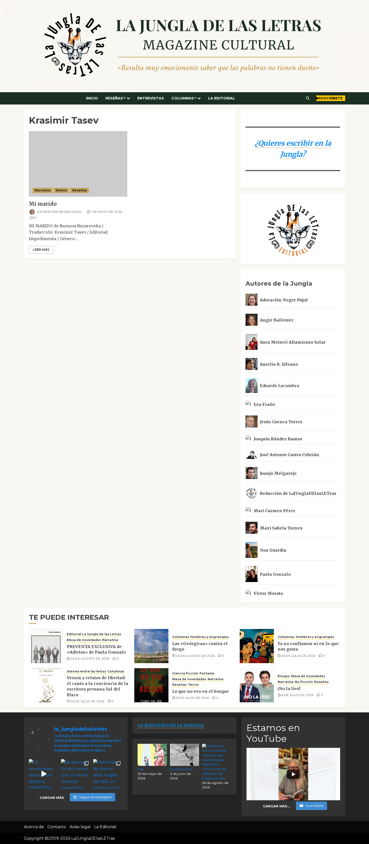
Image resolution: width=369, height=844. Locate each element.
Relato (61, 190)
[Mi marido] (78, 164)
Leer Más (41, 249)
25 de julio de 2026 (87, 701)
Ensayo (284, 676)
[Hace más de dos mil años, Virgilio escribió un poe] (108, 774)
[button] (308, 98)
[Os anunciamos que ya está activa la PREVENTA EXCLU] (43, 774)
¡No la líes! (289, 688)
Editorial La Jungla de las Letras (94, 634)
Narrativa (42, 190)
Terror (193, 685)
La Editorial (221, 98)
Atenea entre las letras (86, 671)
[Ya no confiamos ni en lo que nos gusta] (257, 646)
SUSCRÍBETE (331, 98)
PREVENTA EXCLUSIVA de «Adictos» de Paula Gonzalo (96, 649)
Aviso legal (80, 826)
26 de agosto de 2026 (90, 658)
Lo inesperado (181, 769)
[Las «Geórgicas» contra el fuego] (151, 646)
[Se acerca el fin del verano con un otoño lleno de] (76, 774)
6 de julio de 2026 (297, 695)
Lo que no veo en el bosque (200, 691)
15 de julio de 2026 (192, 698)
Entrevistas (150, 98)
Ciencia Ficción (185, 673)
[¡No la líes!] (257, 685)
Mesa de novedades (84, 640)
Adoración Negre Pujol (59, 212)
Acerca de (34, 826)
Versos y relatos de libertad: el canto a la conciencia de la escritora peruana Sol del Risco (97, 686)
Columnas (182, 98)
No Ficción (304, 682)
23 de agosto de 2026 (195, 656)
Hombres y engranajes (209, 637)
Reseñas (114, 98)
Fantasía (207, 673)
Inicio (92, 98)
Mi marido (43, 204)
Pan (141, 769)
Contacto (56, 826)
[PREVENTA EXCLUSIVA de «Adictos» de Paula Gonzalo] (46, 646)
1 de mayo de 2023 (106, 212)
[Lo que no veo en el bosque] (151, 685)
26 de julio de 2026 (298, 656)
